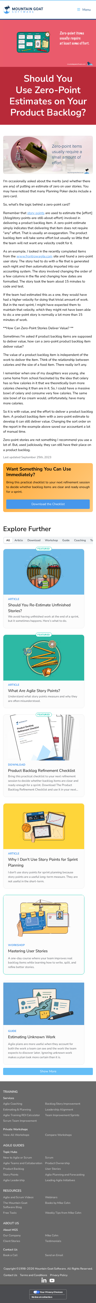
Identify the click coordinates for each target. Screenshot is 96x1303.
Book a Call (10, 1255)
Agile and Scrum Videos (18, 1197)
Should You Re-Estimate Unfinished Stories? (39, 607)
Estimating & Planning (17, 1109)
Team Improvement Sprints (62, 1115)
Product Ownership (57, 1163)
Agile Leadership (14, 1180)
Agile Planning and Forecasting (64, 1174)
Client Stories (11, 1241)
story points (35, 213)
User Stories (53, 1169)
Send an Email (54, 1255)
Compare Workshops (58, 1135)
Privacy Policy (58, 1275)
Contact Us (10, 1275)
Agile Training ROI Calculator (21, 1115)
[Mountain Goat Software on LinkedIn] (44, 1280)
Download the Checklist (48, 504)
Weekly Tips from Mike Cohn (63, 1213)
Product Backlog (13, 1169)
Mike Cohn (51, 1235)
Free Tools (10, 1213)
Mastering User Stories (28, 951)
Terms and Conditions (33, 1275)
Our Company (12, 1235)
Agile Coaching (12, 1104)
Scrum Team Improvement (20, 1121)
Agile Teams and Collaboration (22, 1163)
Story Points (10, 1174)
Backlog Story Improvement (62, 1104)
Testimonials (53, 1241)
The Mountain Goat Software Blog (15, 1205)
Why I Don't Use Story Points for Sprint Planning (43, 862)
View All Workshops (16, 1135)
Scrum (49, 1157)
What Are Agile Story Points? (34, 690)
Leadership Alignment (59, 1109)
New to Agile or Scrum (17, 1157)
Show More (48, 1071)
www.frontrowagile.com (34, 256)
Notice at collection (42, 1297)
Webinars (51, 1197)
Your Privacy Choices (51, 1292)
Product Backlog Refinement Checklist (41, 770)
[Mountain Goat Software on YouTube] (52, 1280)
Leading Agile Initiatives (60, 1180)
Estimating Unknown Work (31, 1037)
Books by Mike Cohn (57, 1203)
